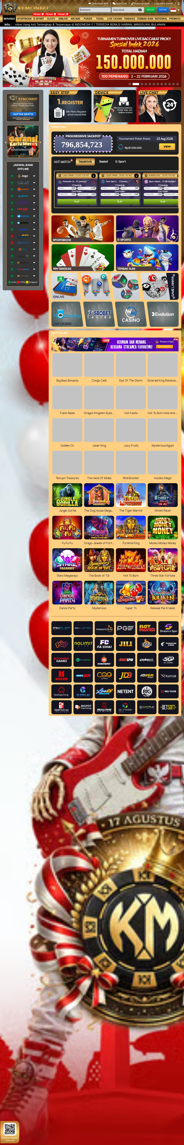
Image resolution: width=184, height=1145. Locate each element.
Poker (88, 18)
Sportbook (24, 18)
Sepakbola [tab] (85, 161)
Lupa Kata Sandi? (164, 3)
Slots (51, 18)
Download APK (100, 3)
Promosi (174, 18)
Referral (161, 18)
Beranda (9, 18)
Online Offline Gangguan (24, 282)
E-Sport (38, 18)
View (167, 143)
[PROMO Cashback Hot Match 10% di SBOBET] (93, 176)
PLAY (76, 201)
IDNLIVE (63, 18)
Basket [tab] (103, 161)
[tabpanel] (117, 189)
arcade (75, 18)
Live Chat (121, 3)
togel (100, 18)
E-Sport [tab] (121, 161)
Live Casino (114, 18)
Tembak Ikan (145, 18)
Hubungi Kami (142, 3)
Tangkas (129, 18)
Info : (8, 24)
